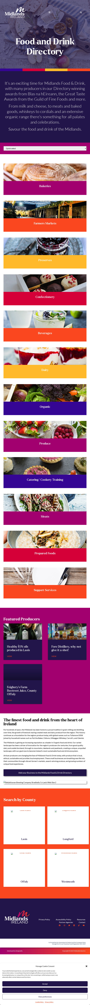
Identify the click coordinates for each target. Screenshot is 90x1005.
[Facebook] (59, 925)
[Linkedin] (74, 925)
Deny (45, 990)
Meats (45, 516)
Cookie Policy (39, 1002)
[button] (86, 966)
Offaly (24, 881)
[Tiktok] (79, 925)
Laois (24, 839)
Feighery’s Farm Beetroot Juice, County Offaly (22, 691)
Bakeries (45, 186)
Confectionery (45, 297)
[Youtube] (83, 925)
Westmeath (68, 881)
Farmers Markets (45, 223)
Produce (45, 443)
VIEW (9, 656)
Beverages (45, 333)
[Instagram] (64, 925)
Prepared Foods (45, 553)
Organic (45, 406)
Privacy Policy (49, 1002)
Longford (68, 839)
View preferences (45, 997)
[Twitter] (69, 925)
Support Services (45, 590)
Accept (45, 984)
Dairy (45, 370)
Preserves (45, 260)
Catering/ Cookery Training (45, 479)
